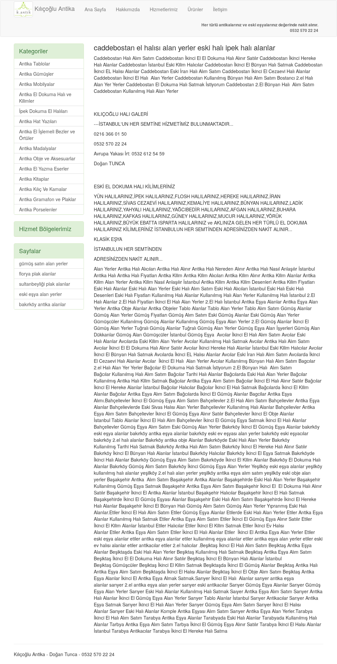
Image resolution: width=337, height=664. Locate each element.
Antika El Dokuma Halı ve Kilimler (45, 97)
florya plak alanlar (37, 273)
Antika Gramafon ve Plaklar (47, 199)
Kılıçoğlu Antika (54, 8)
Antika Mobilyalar (37, 84)
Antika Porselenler (38, 209)
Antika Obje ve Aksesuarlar (47, 158)
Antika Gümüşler (36, 73)
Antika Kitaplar (34, 178)
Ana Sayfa (95, 9)
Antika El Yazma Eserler (44, 168)
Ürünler (195, 9)
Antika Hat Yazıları (38, 121)
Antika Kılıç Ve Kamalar (43, 189)
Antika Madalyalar (37, 148)
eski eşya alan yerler (40, 294)
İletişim (220, 9)
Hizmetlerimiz (164, 9)
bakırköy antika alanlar (42, 304)
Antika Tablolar (34, 63)
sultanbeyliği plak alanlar (44, 283)
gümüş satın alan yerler (43, 263)
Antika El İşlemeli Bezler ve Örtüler (47, 134)
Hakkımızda (128, 9)
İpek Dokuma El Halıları (43, 111)
